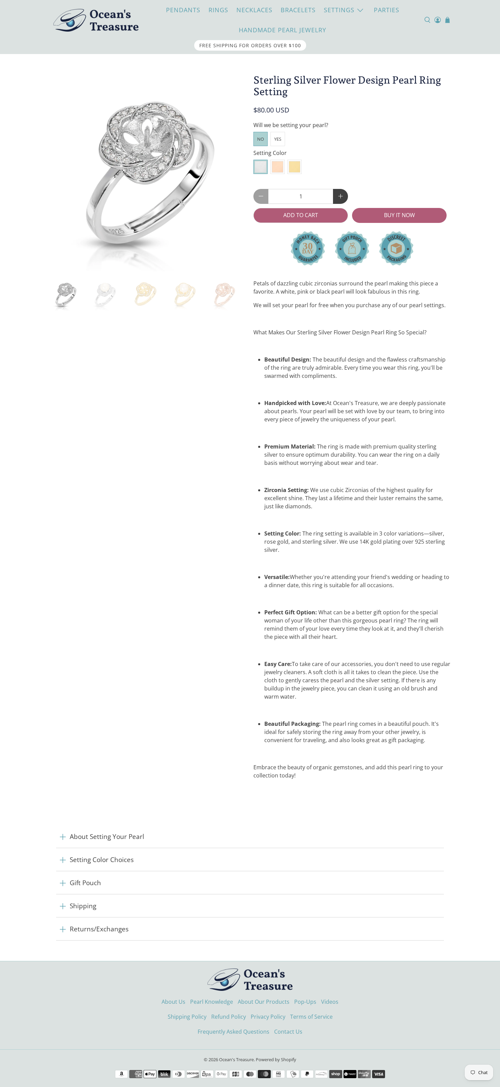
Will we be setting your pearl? (290, 125)
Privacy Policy (268, 1016)
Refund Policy (228, 1016)
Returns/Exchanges (99, 928)
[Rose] (277, 167)
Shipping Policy (187, 1016)
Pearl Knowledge (211, 1001)
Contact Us (288, 1031)
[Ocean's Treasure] (95, 19)
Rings (218, 10)
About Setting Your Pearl (107, 836)
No (260, 139)
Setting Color (270, 153)
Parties (386, 10)
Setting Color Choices (102, 859)
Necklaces (254, 10)
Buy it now (399, 215)
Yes (277, 139)
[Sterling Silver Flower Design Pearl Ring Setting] (148, 172)
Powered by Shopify (276, 1059)
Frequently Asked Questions (233, 1031)
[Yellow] (294, 167)
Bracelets (298, 10)
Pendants (183, 10)
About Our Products (263, 1001)
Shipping (83, 905)
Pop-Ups (305, 1001)
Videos (329, 1001)
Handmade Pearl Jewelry (282, 30)
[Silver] (260, 167)
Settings (339, 10)
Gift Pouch (85, 882)
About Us (173, 1001)
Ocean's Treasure (236, 1059)
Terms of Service (311, 1016)
